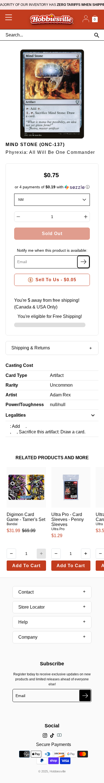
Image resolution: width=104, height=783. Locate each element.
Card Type (16, 375)
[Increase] (86, 216)
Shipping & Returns (30, 347)
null (53, 404)
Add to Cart (26, 565)
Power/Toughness (25, 404)
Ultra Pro (58, 529)
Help (23, 622)
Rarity (12, 385)
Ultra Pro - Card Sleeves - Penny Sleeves (67, 519)
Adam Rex (60, 394)
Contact (26, 592)
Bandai (12, 524)
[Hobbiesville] (51, 19)
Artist (11, 394)
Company (27, 637)
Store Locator (31, 607)
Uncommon (61, 385)
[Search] (96, 35)
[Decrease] (18, 216)
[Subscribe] (83, 262)
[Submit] (85, 695)
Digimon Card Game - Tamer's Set (26, 517)
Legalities (16, 415)
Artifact (57, 375)
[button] (52, 187)
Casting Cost (19, 365)
